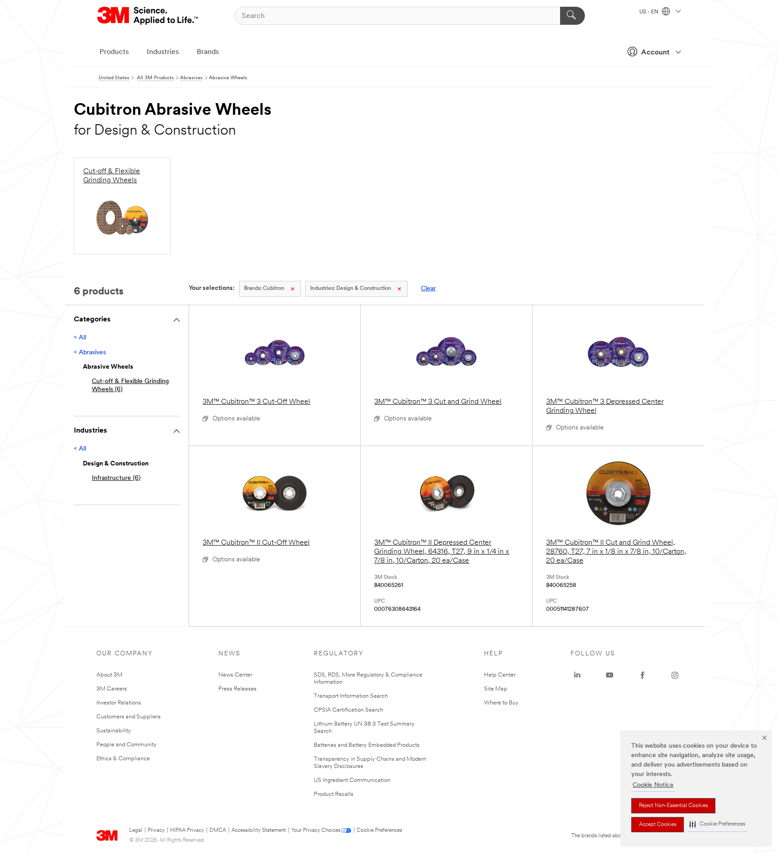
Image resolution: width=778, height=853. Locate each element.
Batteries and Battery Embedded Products (367, 745)
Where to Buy (501, 703)
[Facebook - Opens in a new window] (642, 675)
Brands (208, 52)
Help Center (500, 675)
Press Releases (237, 689)
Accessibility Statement (258, 830)
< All (80, 337)
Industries (163, 52)
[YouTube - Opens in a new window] (609, 675)
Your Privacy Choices (315, 830)
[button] (717, 824)
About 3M (109, 675)
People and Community (126, 745)
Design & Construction (350, 288)
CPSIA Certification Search (348, 710)
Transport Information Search (351, 696)
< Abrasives (90, 352)
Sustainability (113, 731)
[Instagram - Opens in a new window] (675, 675)
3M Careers (111, 689)
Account (655, 52)
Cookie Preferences (379, 830)
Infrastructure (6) (116, 478)
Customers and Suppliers (128, 717)
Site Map (495, 689)
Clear (428, 288)
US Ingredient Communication (352, 780)
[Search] (572, 16)
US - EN (649, 12)
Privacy (156, 830)
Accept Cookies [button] (657, 824)
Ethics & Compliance (123, 759)
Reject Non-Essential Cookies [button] (673, 805)
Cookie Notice (653, 785)
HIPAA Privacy (187, 830)
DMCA (217, 830)
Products (114, 52)
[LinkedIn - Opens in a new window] (577, 675)
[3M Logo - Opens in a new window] (148, 16)
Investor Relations (118, 703)
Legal (135, 830)
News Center (235, 675)
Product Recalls (333, 794)
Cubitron (264, 288)
